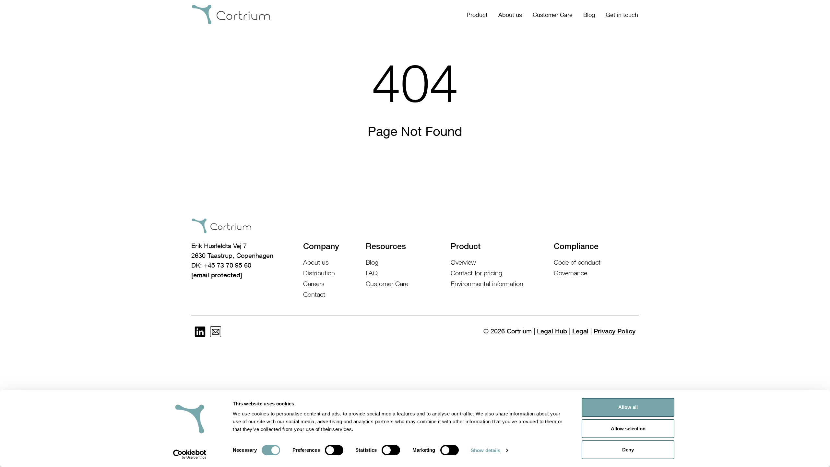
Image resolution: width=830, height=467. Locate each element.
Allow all (628, 407)
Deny (628, 449)
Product (477, 14)
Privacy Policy (614, 331)
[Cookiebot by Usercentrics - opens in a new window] (189, 454)
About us (510, 14)
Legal (580, 331)
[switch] (334, 450)
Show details (485, 450)
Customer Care (553, 14)
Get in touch (622, 14)
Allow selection (628, 428)
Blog (589, 14)
